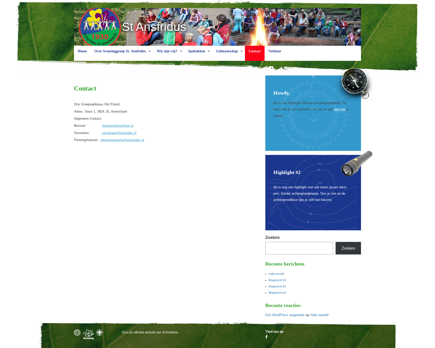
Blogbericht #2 (277, 286)
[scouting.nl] (88, 334)
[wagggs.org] (77, 332)
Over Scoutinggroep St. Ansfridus (120, 51)
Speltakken (196, 51)
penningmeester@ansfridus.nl (122, 140)
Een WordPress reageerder (285, 315)
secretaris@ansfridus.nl (119, 133)
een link (339, 109)
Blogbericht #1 (277, 292)
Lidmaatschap (227, 51)
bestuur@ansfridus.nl (117, 125)
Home (82, 51)
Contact (255, 51)
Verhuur (274, 51)
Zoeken (272, 237)
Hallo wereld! (276, 273)
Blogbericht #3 (277, 280)
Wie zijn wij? (167, 51)
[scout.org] (99, 332)
